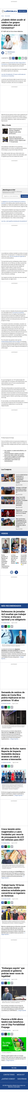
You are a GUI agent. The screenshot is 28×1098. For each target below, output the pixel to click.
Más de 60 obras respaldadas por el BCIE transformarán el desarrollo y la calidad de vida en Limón (21, 523)
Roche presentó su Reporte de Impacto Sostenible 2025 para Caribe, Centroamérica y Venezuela (5, 561)
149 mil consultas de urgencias (16, 256)
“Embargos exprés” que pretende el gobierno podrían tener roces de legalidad (13, 972)
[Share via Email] (22, 58)
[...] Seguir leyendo (13, 739)
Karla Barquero (11, 51)
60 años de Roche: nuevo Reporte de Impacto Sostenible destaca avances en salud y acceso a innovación (13, 754)
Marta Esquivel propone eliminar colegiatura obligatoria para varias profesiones (15, 131)
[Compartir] (26, 58)
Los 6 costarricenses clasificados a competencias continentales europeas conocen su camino (22, 478)
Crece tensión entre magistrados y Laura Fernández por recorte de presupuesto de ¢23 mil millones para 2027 (12, 834)
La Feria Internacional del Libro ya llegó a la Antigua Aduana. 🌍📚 (15, 559)
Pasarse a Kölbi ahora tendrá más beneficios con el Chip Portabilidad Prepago (13, 1023)
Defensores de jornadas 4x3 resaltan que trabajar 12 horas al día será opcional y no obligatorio (13, 615)
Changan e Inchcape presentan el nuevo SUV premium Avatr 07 (21, 490)
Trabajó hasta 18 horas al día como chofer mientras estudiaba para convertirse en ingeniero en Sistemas (13, 890)
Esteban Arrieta (6, 622)
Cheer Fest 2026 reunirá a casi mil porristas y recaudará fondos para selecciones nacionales (21, 501)
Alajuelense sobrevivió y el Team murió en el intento (21, 511)
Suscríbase (22, 1079)
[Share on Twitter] (16, 58)
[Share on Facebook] (13, 58)
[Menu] (3, 11)
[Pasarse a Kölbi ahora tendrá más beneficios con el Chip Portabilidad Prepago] (13, 1044)
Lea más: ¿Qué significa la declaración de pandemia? (14, 221)
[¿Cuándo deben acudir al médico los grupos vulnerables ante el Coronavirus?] (14, 41)
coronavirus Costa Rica (18, 312)
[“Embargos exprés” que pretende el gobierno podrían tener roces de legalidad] (13, 993)
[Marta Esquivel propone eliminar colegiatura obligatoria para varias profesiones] (5, 131)
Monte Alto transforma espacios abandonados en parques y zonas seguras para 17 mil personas (17, 139)
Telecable (11, 732)
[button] (22, 11)
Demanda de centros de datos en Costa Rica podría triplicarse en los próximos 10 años (13, 696)
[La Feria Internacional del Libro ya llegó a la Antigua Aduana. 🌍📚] (15, 545)
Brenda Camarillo (6, 703)
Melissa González (7, 762)
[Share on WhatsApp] (19, 58)
